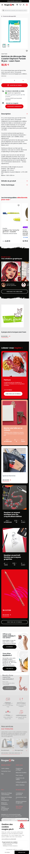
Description (6, 114)
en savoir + (4, 336)
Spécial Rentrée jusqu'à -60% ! (14, 1)
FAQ (2, 774)
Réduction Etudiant (21, 772)
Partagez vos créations (14, 291)
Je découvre (9, 688)
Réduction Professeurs (4, 803)
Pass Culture (19, 775)
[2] (27, 237)
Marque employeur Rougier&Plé (21, 802)
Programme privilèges (19, 769)
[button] (17, 5)
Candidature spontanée (19, 793)
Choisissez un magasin (14, 106)
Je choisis (9, 646)
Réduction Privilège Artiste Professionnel (6, 798)
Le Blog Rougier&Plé (21, 782)
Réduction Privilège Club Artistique (6, 793)
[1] (26, 237)
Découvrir (6, 480)
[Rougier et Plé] (7, 760)
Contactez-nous (6, 771)
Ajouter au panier (16, 85)
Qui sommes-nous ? (21, 798)
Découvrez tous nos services (10, 753)
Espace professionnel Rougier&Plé (5, 808)
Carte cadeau (5, 768)
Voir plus (3, 75)
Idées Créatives (20, 785)
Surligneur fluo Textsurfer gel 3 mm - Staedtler (11, 231)
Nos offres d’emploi (19, 807)
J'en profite (9, 668)
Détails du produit (8, 181)
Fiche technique (7, 185)
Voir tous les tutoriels (13, 393)
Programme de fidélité (20, 778)
